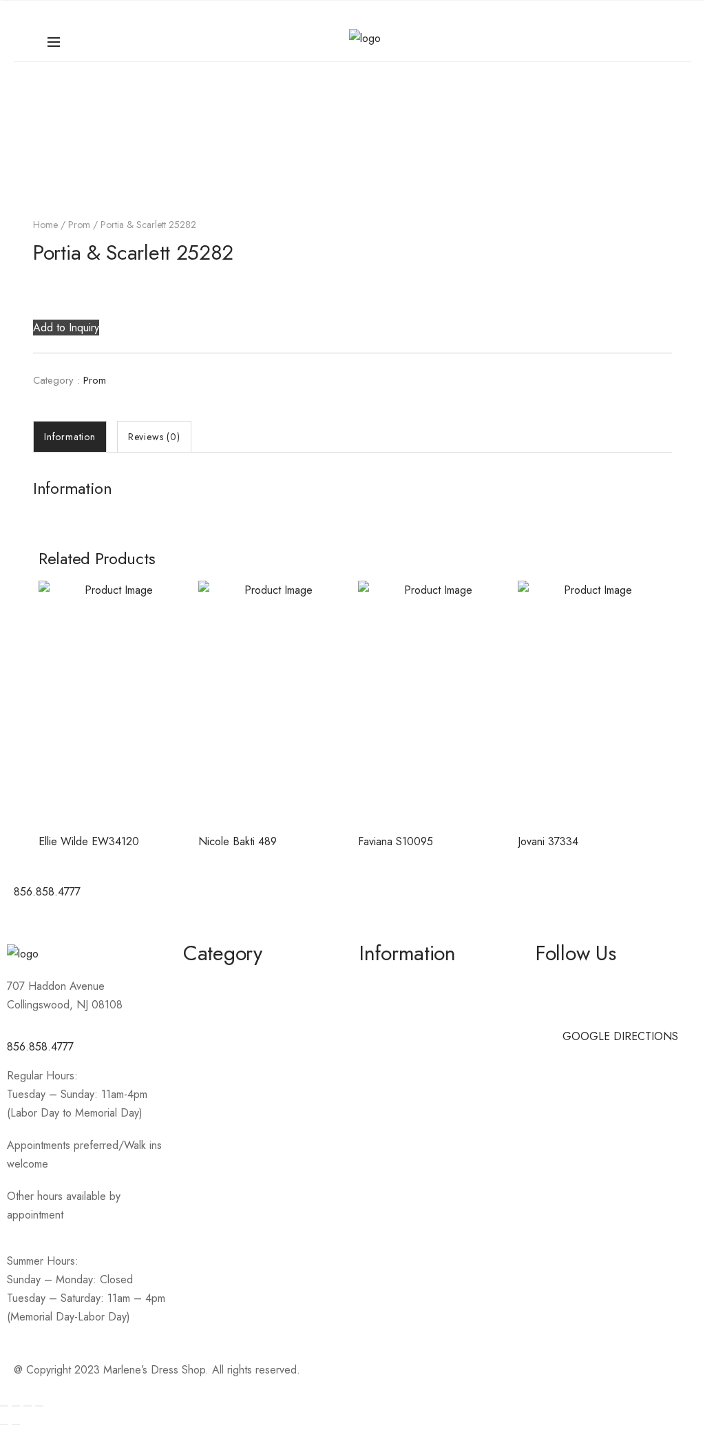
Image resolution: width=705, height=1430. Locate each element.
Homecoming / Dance (235, 983)
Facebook (559, 983)
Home (45, 224)
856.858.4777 (40, 1047)
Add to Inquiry (66, 327)
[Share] (27, 1406)
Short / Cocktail (219, 1032)
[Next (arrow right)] (16, 1424)
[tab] (70, 437)
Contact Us (384, 1007)
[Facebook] (376, 899)
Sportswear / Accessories (244, 1057)
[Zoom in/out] (4, 1406)
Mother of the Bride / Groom (251, 1007)
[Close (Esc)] (39, 1406)
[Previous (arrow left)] (4, 1424)
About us (380, 983)
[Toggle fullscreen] (16, 1406)
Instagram (558, 1007)
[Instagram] (414, 899)
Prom (79, 224)
